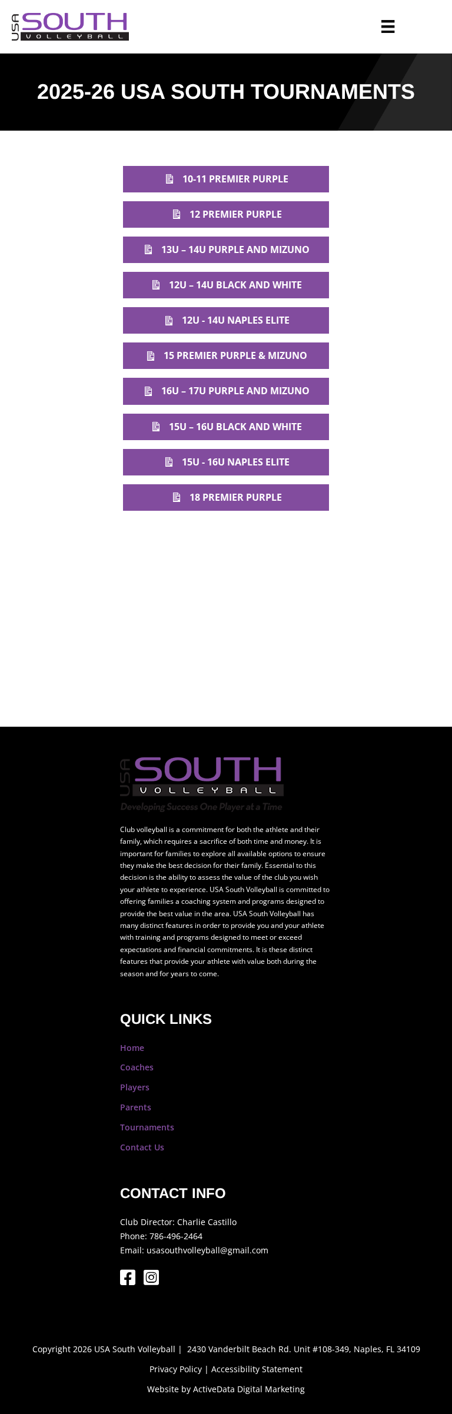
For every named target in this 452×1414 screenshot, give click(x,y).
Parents (135, 1107)
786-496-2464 (175, 1236)
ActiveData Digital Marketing (249, 1389)
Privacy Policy (175, 1369)
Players (134, 1087)
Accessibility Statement (257, 1369)
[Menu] (388, 26)
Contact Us (142, 1147)
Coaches (137, 1067)
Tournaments (147, 1127)
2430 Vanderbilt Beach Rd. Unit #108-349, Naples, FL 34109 (303, 1349)
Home (132, 1047)
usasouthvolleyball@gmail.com (207, 1250)
